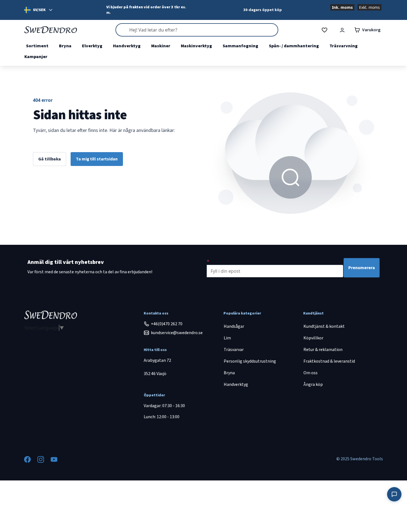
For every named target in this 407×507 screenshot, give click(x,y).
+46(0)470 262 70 (166, 324)
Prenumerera (361, 268)
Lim (227, 338)
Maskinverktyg (196, 46)
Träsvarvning (343, 46)
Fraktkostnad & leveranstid (329, 361)
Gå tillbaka (49, 159)
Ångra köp (313, 384)
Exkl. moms (369, 7)
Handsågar (234, 326)
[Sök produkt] (196, 30)
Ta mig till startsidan (97, 159)
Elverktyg (92, 46)
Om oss (310, 373)
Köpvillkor (313, 338)
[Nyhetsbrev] (208, 261)
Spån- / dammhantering (294, 46)
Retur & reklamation (322, 350)
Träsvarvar (234, 350)
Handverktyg (127, 46)
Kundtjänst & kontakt (324, 326)
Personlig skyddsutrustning (250, 361)
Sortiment (37, 46)
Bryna (65, 46)
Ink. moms (342, 7)
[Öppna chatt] (394, 494)
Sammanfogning (240, 46)
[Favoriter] (324, 30)
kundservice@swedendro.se (177, 333)
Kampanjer (35, 57)
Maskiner (160, 46)
